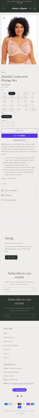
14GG (5, 102)
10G (5, 94)
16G (5, 106)
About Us (6, 357)
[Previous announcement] (3, 2)
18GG (20, 110)
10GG (11, 93)
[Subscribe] (33, 289)
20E (27, 110)
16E (20, 102)
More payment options (19, 140)
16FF (33, 102)
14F (18, 97)
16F (26, 102)
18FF (4, 109)
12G (34, 94)
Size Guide (11, 257)
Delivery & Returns (9, 337)
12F (20, 94)
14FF (25, 97)
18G (12, 109)
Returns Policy (8, 341)
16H (20, 106)
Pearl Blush (6, 116)
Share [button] (5, 184)
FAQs (5, 333)
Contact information (20, 413)
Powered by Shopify (21, 410)
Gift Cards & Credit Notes (11, 345)
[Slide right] (23, 68)
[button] (4, 9)
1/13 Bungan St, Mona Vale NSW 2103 (21, 383)
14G (33, 98)
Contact (6, 353)
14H (13, 102)
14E (12, 97)
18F (33, 106)
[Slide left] (16, 68)
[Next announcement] (36, 2)
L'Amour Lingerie (12, 410)
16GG (12, 106)
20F (33, 109)
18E (26, 105)
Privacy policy (31, 410)
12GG (4, 97)
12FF (26, 93)
